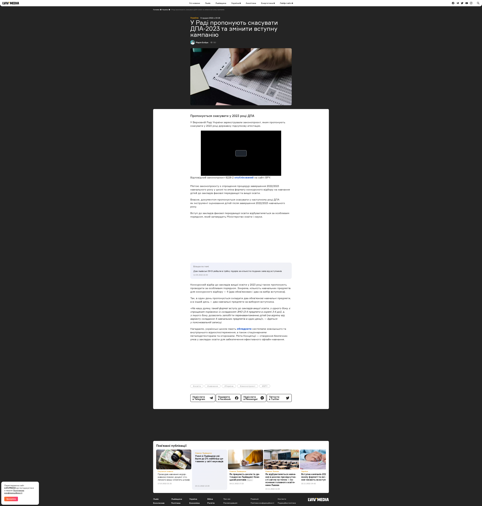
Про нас (226, 499)
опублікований (244, 177)
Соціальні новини (165, 471)
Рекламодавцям (230, 503)
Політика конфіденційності (262, 503)
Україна (235, 3)
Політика (175, 503)
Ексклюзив (158, 503)
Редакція (255, 499)
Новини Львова (272, 471)
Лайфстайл (286, 3)
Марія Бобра (202, 42)
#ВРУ (264, 386)
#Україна (228, 386)
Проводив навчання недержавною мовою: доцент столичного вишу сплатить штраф (174, 477)
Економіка (194, 503)
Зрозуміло (11, 499)
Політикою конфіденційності (14, 491)
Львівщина (220, 3)
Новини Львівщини (203, 453)
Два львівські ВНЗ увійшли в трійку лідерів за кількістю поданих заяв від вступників (237, 271)
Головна (156, 10)
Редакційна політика (287, 503)
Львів (207, 3)
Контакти (282, 499)
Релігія (211, 503)
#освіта (197, 386)
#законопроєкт (247, 386)
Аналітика (251, 3)
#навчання (212, 386)
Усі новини (194, 3)
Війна (210, 499)
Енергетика (267, 3)
